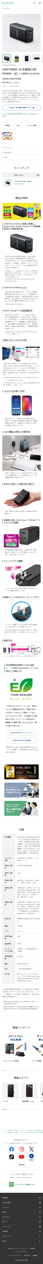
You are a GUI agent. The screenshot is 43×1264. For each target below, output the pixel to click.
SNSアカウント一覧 (13, 1248)
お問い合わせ (27, 1255)
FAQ (18, 125)
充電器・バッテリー (19, 1130)
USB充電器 (6, 8)
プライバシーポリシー (22, 1251)
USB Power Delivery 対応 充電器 (35, 1132)
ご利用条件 (32, 1248)
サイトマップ (24, 1248)
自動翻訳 (35, 1255)
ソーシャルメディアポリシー (14, 1255)
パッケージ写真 (31, 125)
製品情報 (10, 1130)
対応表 (7, 125)
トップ (4, 1130)
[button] (21, 1207)
